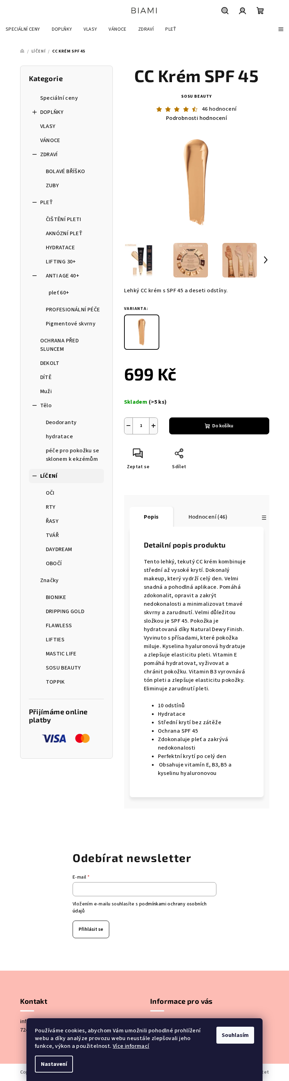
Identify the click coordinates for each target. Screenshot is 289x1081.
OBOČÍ (54, 563)
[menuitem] (23, 29)
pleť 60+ (59, 293)
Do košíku (222, 425)
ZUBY (52, 185)
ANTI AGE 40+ (63, 276)
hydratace (59, 436)
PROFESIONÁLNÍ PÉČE (73, 309)
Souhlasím (235, 1035)
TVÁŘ (52, 535)
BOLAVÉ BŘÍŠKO (65, 171)
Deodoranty (61, 422)
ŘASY (52, 521)
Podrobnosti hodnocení (196, 118)
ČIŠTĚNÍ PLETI (63, 219)
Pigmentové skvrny (71, 324)
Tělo (46, 405)
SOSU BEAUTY (196, 96)
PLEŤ (46, 202)
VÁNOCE (50, 140)
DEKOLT (50, 363)
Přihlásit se (91, 929)
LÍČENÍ (49, 476)
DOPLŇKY (52, 112)
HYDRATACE (60, 247)
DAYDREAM (59, 549)
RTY (51, 507)
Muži (46, 391)
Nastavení (54, 1064)
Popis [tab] (151, 517)
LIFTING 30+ (61, 261)
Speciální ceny (59, 98)
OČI (50, 493)
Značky (49, 580)
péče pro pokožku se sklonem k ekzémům (72, 455)
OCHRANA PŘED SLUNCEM (59, 345)
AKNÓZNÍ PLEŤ (64, 233)
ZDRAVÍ (49, 154)
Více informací (131, 1046)
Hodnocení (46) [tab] (208, 517)
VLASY (48, 126)
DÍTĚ (46, 377)
